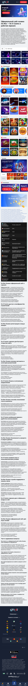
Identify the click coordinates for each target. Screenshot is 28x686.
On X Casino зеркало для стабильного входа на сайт (12, 220)
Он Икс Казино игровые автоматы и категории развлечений (14, 213)
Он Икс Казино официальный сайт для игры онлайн (12, 221)
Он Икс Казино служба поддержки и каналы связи (12, 219)
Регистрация (23, 2)
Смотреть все (22, 66)
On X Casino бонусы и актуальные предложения (11, 214)
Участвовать (7, 170)
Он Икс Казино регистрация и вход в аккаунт (10, 211)
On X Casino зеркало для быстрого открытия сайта (12, 212)
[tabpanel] (14, 11)
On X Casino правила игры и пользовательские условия (13, 218)
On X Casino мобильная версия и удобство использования (13, 216)
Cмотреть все (22, 96)
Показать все (5, 634)
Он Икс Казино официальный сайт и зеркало (10, 209)
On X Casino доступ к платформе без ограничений (11, 210)
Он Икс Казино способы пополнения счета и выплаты (12, 215)
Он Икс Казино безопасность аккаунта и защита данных (13, 217)
